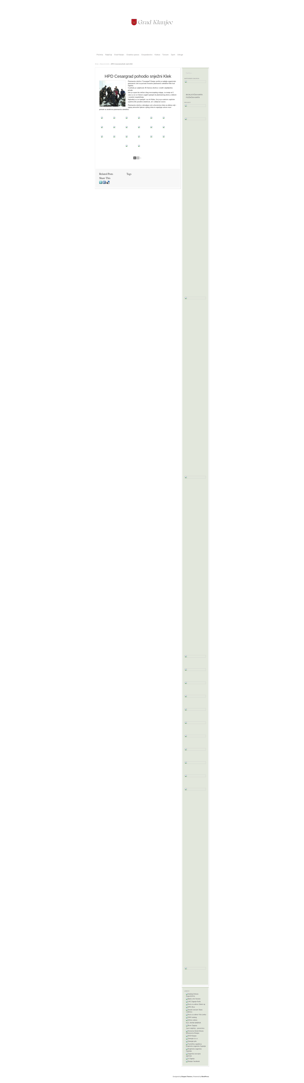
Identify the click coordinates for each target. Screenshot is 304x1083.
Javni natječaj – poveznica (195, 1028)
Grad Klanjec (119, 55)
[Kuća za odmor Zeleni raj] (195, 1004)
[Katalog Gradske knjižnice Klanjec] (191, 1017)
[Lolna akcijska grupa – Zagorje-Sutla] (193, 1001)
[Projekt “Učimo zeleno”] (191, 1020)
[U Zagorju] (190, 1059)
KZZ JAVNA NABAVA (193, 1023)
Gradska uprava (132, 55)
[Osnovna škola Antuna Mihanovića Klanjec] (196, 1033)
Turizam (165, 55)
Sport (173, 55)
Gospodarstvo (146, 55)
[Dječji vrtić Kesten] (193, 999)
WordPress (205, 1076)
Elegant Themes (186, 1076)
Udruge (180, 55)
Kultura (157, 55)
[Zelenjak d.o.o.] (192, 1038)
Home (96, 64)
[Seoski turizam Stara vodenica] (196, 1012)
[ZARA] (196, 1056)
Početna (100, 55)
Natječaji (108, 55)
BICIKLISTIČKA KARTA (194, 95)
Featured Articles (104, 64)
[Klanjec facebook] (193, 1061)
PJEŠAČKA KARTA (193, 97)
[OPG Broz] (190, 1007)
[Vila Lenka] (196, 1014)
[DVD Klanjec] (191, 1036)
